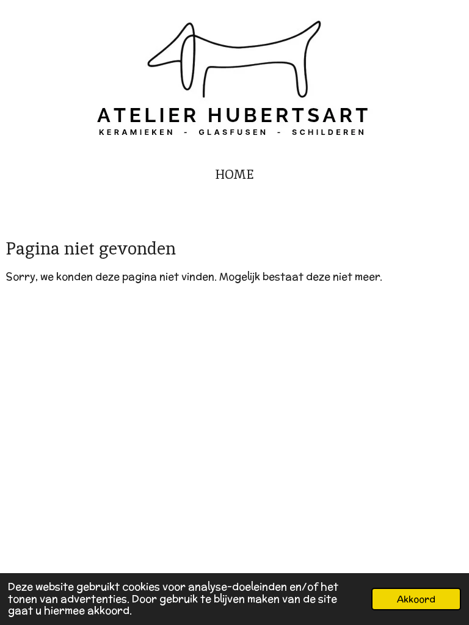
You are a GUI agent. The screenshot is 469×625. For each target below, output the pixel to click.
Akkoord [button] (416, 599)
